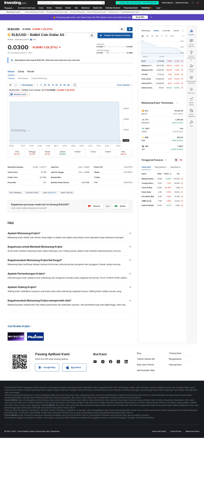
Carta (21, 71)
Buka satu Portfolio (145, 364)
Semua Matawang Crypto (34, 12)
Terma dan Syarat (159, 431)
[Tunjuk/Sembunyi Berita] (74, 85)
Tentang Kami (175, 353)
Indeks (156, 31)
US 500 (145, 74)
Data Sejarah (23, 78)
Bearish (96, 206)
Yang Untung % (160, 167)
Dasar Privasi (176, 431)
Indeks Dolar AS (148, 88)
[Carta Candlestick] (10, 85)
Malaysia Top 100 (149, 66)
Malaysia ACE (147, 70)
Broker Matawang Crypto (96, 12)
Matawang (146, 31)
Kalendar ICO (113, 12)
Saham (176, 31)
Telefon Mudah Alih (146, 359)
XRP (146, 146)
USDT (147, 128)
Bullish (123, 206)
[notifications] (192, 2)
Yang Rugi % (175, 167)
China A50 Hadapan (150, 83)
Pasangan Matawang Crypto (57, 12)
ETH (146, 120)
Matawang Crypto (13, 12)
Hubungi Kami (175, 364)
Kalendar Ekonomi (113, 8)
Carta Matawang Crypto (130, 12)
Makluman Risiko (192, 431)
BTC (146, 111)
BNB (146, 137)
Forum (30, 71)
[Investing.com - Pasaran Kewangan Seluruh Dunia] (15, 3)
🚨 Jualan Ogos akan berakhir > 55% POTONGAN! (137, 3)
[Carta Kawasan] (15, 85)
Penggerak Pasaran (152, 160)
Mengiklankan (175, 359)
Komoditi (166, 31)
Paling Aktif (146, 167)
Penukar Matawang (77, 12)
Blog (139, 353)
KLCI (143, 61)
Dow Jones (146, 79)
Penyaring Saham (131, 8)
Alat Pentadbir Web (146, 370)
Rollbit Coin (52, 192)
